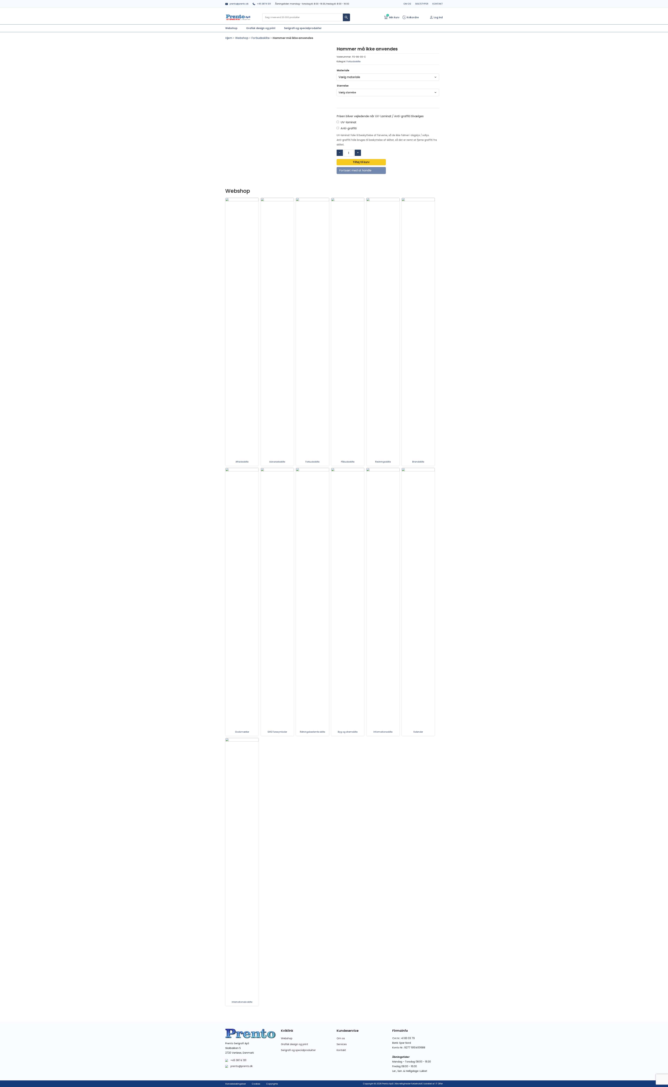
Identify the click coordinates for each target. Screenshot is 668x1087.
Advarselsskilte (277, 461)
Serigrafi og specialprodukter (298, 1050)
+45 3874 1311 (264, 3)
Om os (407, 3)
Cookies (256, 1083)
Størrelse (343, 85)
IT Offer (439, 1083)
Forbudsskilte (260, 38)
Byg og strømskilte (347, 731)
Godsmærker (242, 731)
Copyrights (272, 1083)
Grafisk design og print (294, 1044)
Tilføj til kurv (361, 162)
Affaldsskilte (242, 461)
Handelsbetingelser (235, 1083)
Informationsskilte (382, 731)
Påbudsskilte (347, 461)
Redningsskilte (383, 461)
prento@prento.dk (239, 3)
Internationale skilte (242, 1001)
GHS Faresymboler (277, 731)
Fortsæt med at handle (355, 170)
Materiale (343, 70)
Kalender (418, 731)
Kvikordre (412, 17)
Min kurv (393, 17)
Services (342, 1044)
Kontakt (437, 3)
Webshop (241, 38)
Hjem (228, 38)
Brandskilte (418, 461)
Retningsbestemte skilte (312, 731)
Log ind (438, 17)
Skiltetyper (421, 3)
